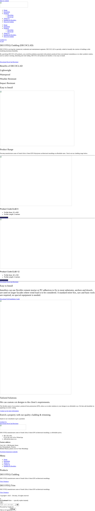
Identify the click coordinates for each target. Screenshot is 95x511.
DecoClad (10, 17)
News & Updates (9, 22)
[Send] (17, 505)
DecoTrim (10, 15)
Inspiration (7, 12)
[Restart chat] (1, 502)
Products (6, 13)
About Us (6, 18)
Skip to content (4, 1)
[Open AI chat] (13, 509)
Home (5, 10)
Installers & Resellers (10, 20)
